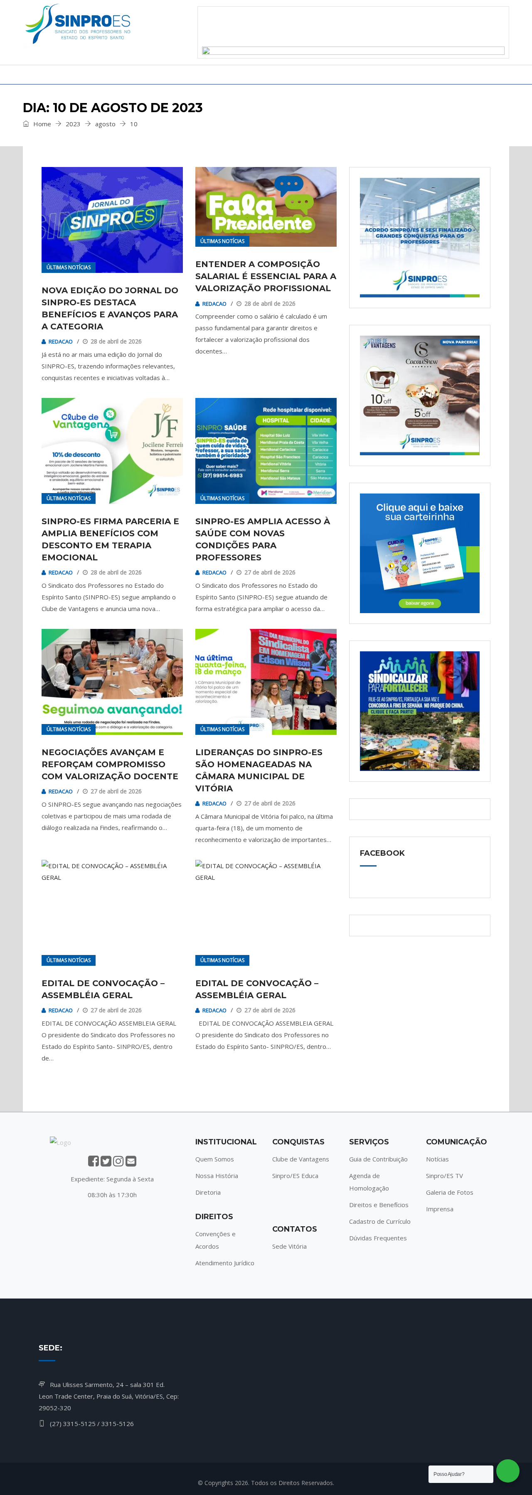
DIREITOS (128, 75)
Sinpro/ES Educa (295, 1175)
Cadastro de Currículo (380, 1221)
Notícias (437, 1159)
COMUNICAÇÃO (330, 75)
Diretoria (208, 1192)
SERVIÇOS (260, 75)
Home (41, 124)
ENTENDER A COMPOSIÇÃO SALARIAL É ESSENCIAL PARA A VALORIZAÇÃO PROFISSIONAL (265, 276)
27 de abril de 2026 (270, 572)
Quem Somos (214, 1159)
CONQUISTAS (194, 75)
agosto (105, 124)
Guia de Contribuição (378, 1159)
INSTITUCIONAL (59, 75)
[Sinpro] (79, 25)
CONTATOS (403, 75)
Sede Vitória (289, 1246)
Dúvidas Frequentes (378, 1238)
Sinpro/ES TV (444, 1175)
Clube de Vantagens (300, 1159)
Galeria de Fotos (449, 1192)
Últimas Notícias (69, 267)
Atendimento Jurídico (224, 1263)
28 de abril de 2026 (116, 341)
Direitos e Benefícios (379, 1204)
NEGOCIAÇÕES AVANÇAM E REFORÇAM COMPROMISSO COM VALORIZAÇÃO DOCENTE (110, 764)
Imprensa (439, 1209)
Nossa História (216, 1175)
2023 (73, 124)
